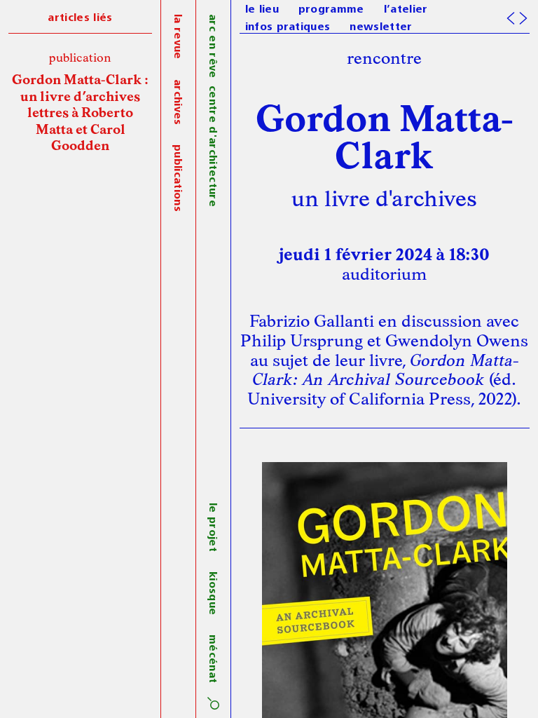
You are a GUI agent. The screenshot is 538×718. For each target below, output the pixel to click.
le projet (212, 527)
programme (331, 9)
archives (177, 102)
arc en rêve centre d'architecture (212, 110)
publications (177, 178)
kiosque (212, 593)
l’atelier (406, 9)
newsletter (381, 27)
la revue (177, 37)
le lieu (262, 9)
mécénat (212, 659)
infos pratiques (288, 27)
